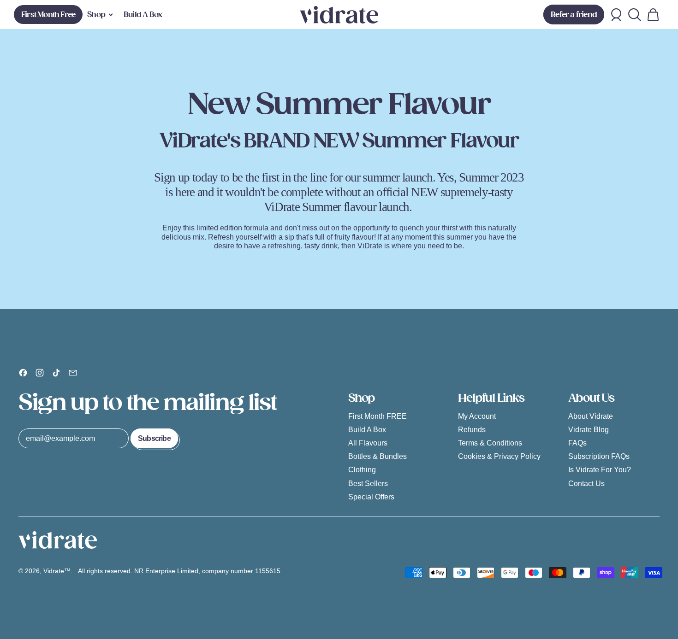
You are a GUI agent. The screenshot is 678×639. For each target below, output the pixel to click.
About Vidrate (590, 416)
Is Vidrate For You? (599, 470)
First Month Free (48, 14)
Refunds (472, 430)
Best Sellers (368, 483)
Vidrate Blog (588, 430)
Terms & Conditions (490, 443)
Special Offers (371, 497)
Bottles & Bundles (377, 456)
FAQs (577, 443)
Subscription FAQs (599, 456)
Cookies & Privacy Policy (499, 456)
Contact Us (586, 483)
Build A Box (143, 14)
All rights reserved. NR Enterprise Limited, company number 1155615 (180, 571)
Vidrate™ (57, 571)
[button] (634, 14)
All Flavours (367, 443)
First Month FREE (377, 416)
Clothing (362, 470)
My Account (477, 416)
